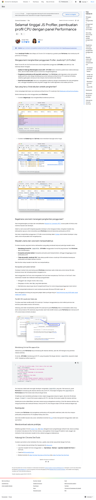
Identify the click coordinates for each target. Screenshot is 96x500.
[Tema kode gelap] (75, 363)
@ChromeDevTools (28, 452)
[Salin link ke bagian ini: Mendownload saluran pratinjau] (42, 425)
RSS (65, 490)
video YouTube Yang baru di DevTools (39, 455)
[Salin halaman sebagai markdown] (21, 34)
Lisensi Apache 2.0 (22, 469)
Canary (33, 429)
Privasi (10, 496)
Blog (42, 1)
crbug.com (49, 445)
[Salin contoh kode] (78, 363)
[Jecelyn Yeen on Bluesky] (26, 42)
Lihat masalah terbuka (7, 486)
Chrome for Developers (20, 20)
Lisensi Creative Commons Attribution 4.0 (54, 467)
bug (51, 418)
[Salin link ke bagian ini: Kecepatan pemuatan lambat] (36, 267)
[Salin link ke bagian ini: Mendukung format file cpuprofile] (40, 347)
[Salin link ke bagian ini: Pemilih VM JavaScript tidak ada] (38, 299)
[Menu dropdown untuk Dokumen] (30, 2)
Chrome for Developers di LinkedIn (73, 488)
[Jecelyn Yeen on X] (22, 42)
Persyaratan (4, 496)
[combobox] (65, 1)
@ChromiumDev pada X (70, 483)
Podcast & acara (37, 490)
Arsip (34, 488)
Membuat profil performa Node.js (69, 91)
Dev (36, 429)
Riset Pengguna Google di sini (70, 48)
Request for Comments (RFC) (53, 223)
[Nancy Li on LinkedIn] (39, 42)
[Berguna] (76, 20)
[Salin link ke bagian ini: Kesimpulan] (25, 408)
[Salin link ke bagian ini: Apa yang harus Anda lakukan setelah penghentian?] (58, 87)
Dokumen (25, 1)
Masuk (92, 1)
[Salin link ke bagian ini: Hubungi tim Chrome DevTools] (41, 438)
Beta (42, 429)
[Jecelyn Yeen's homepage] (28, 42)
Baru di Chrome (50, 1)
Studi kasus (36, 1)
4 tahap (57, 234)
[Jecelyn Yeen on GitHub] (24, 42)
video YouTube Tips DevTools (61, 455)
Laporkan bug (5, 483)
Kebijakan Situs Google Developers (57, 469)
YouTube (67, 486)
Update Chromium (37, 483)
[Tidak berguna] (78, 20)
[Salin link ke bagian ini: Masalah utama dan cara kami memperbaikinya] (54, 241)
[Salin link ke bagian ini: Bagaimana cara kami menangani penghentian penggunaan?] (64, 219)
